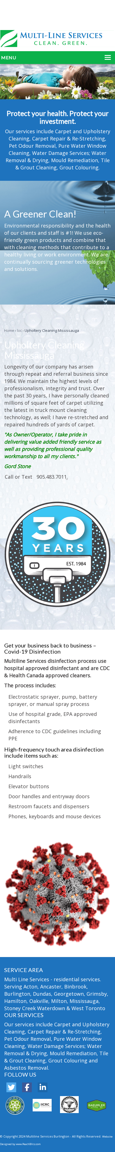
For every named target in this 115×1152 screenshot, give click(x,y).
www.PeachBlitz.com (28, 1144)
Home (9, 330)
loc (19, 330)
